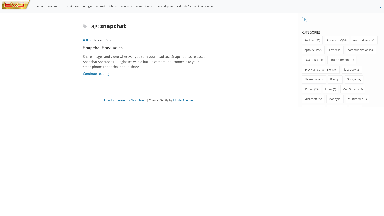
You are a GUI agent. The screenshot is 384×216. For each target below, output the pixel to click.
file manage (312, 79)
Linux (328, 89)
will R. (87, 40)
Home (40, 6)
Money (333, 99)
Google (87, 6)
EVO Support (56, 6)
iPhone (113, 6)
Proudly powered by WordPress (125, 100)
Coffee (333, 50)
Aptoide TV (311, 50)
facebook (350, 69)
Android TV (334, 40)
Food (333, 79)
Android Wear (362, 40)
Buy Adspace (165, 6)
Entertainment (145, 6)
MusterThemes (183, 100)
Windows (126, 6)
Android (100, 6)
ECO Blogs (311, 60)
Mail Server (350, 89)
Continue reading (96, 73)
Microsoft (310, 99)
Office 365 (73, 6)
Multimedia (355, 99)
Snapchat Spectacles (103, 47)
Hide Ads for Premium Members (196, 6)
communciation (358, 50)
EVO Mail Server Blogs (319, 69)
